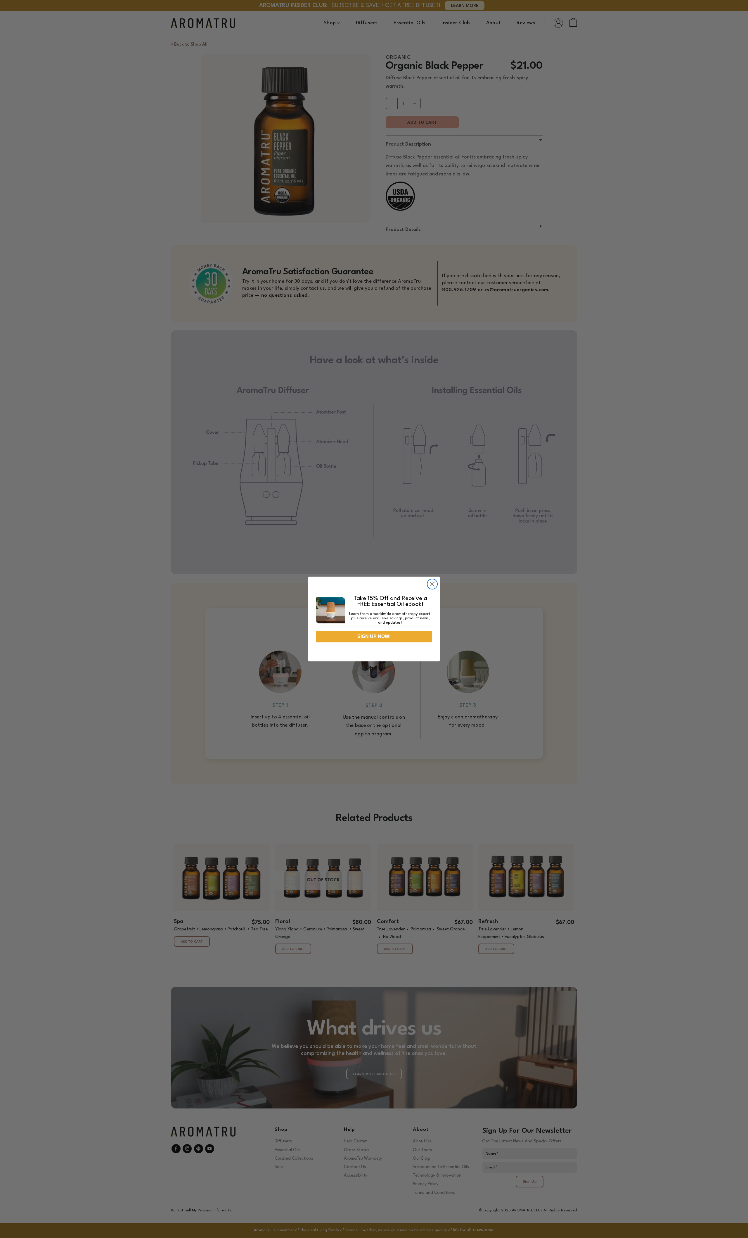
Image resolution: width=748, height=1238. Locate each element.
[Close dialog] (432, 584)
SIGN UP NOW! (374, 636)
